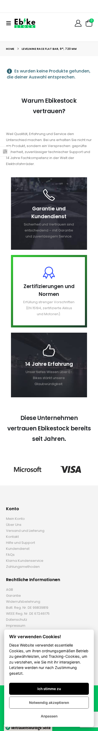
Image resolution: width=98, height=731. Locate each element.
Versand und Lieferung (25, 530)
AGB (9, 589)
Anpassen (49, 716)
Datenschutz (16, 619)
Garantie (13, 595)
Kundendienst (18, 548)
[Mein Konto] (78, 23)
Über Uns (13, 524)
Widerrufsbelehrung (23, 601)
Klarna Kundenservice (24, 560)
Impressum (15, 625)
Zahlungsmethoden (23, 566)
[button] (10, 23)
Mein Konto (15, 518)
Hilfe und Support (20, 542)
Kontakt (12, 536)
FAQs (10, 554)
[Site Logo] (24, 23)
